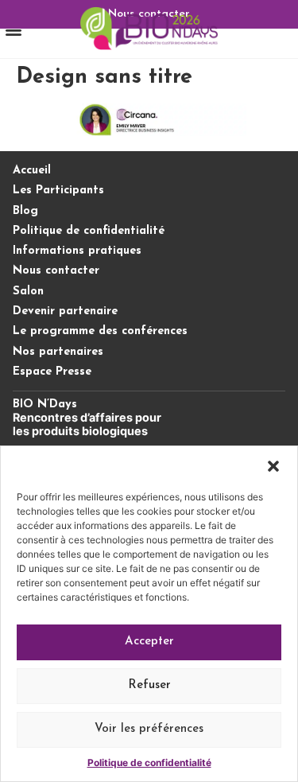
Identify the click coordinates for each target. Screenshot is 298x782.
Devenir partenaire (65, 311)
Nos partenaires (58, 352)
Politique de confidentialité (149, 762)
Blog (25, 211)
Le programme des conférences (100, 331)
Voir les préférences (149, 729)
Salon (28, 292)
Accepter (149, 642)
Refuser (149, 685)
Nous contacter (56, 271)
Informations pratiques (77, 251)
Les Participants (58, 190)
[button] (273, 466)
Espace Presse (52, 372)
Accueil (32, 171)
